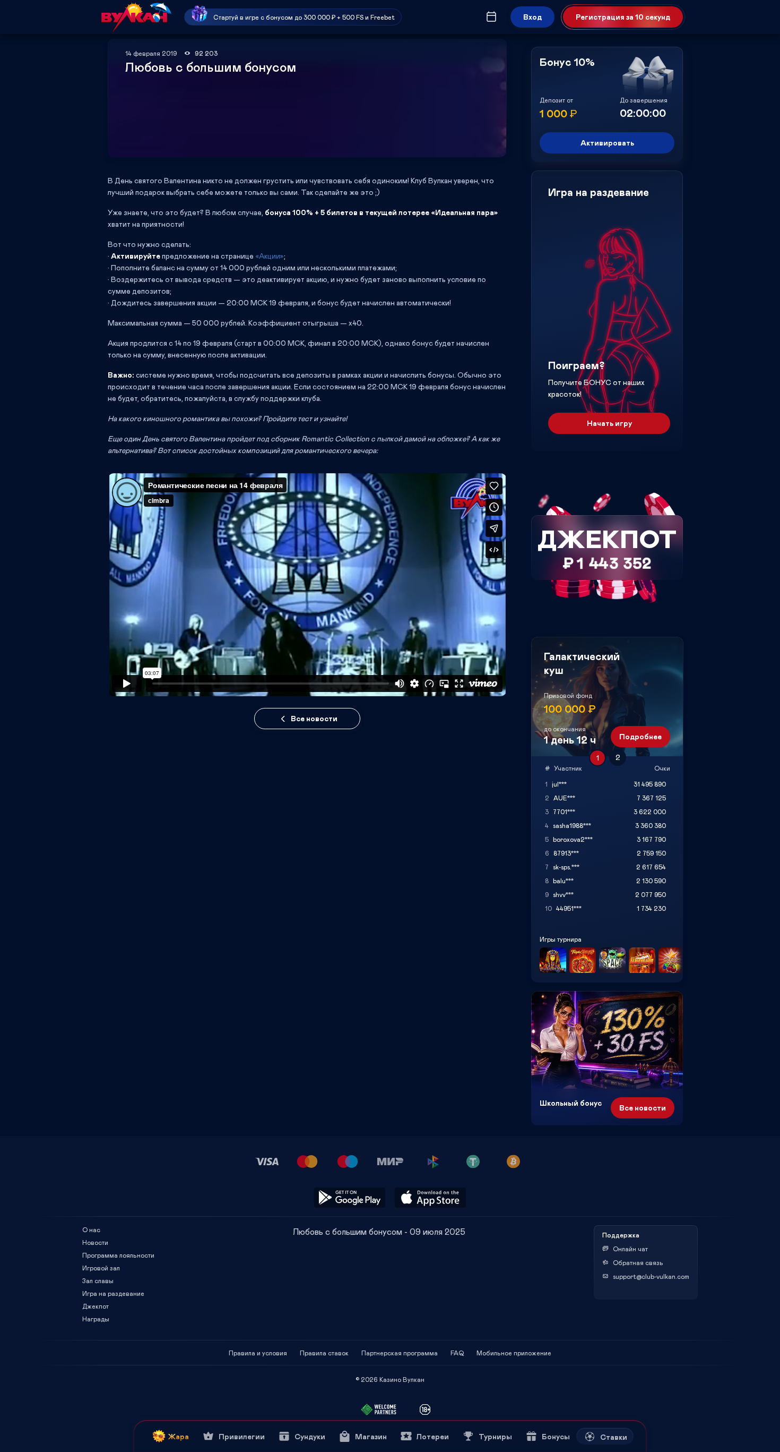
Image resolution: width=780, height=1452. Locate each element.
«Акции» (269, 256)
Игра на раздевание (113, 1293)
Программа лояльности (118, 1255)
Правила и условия (258, 1352)
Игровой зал (101, 1267)
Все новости (314, 718)
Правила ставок (324, 1352)
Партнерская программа (399, 1352)
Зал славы (98, 1280)
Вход (532, 17)
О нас (91, 1229)
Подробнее (640, 736)
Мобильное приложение (513, 1352)
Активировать (607, 143)
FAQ (457, 1352)
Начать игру (609, 423)
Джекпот (95, 1306)
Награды (95, 1318)
